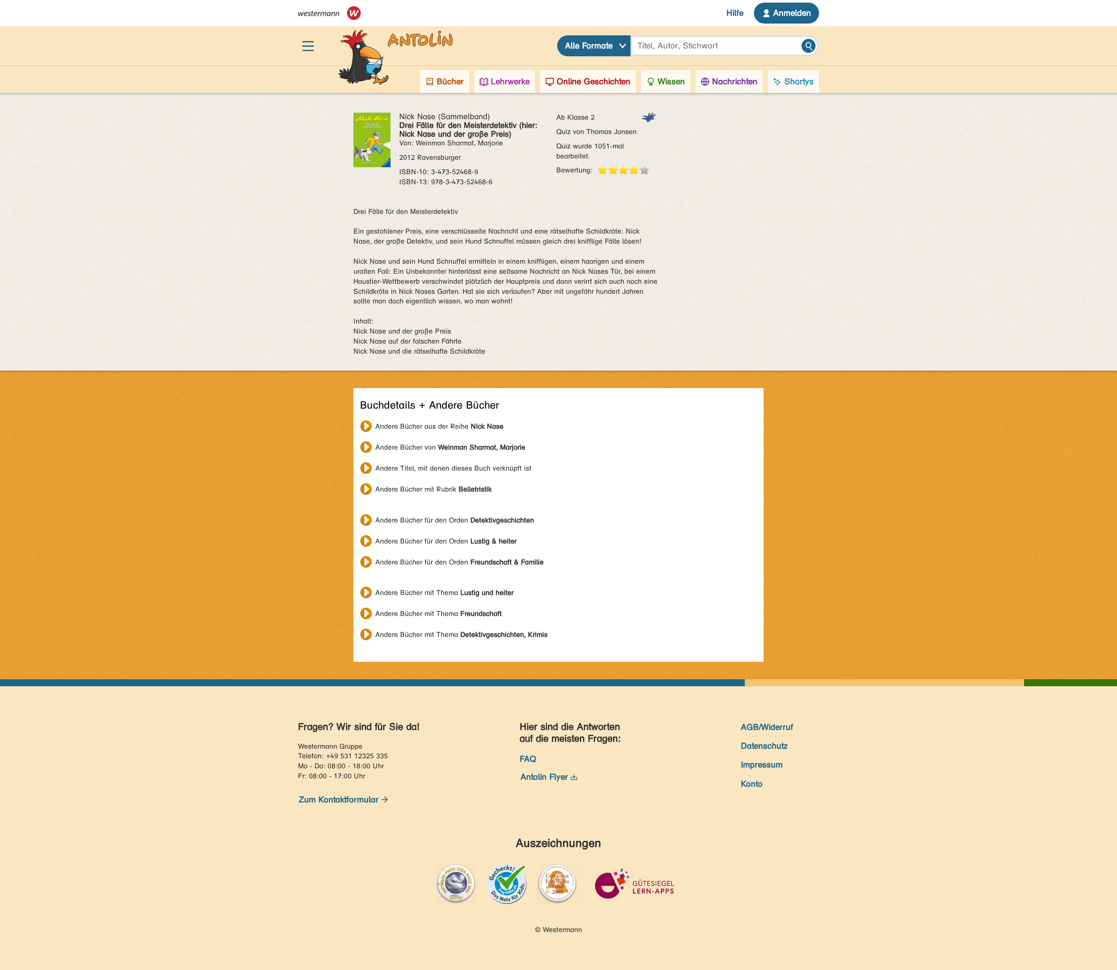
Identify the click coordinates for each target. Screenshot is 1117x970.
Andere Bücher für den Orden (454, 520)
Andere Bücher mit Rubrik (433, 489)
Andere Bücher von (450, 447)
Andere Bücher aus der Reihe (439, 426)
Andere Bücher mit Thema (444, 592)
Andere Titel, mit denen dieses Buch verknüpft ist (453, 468)
